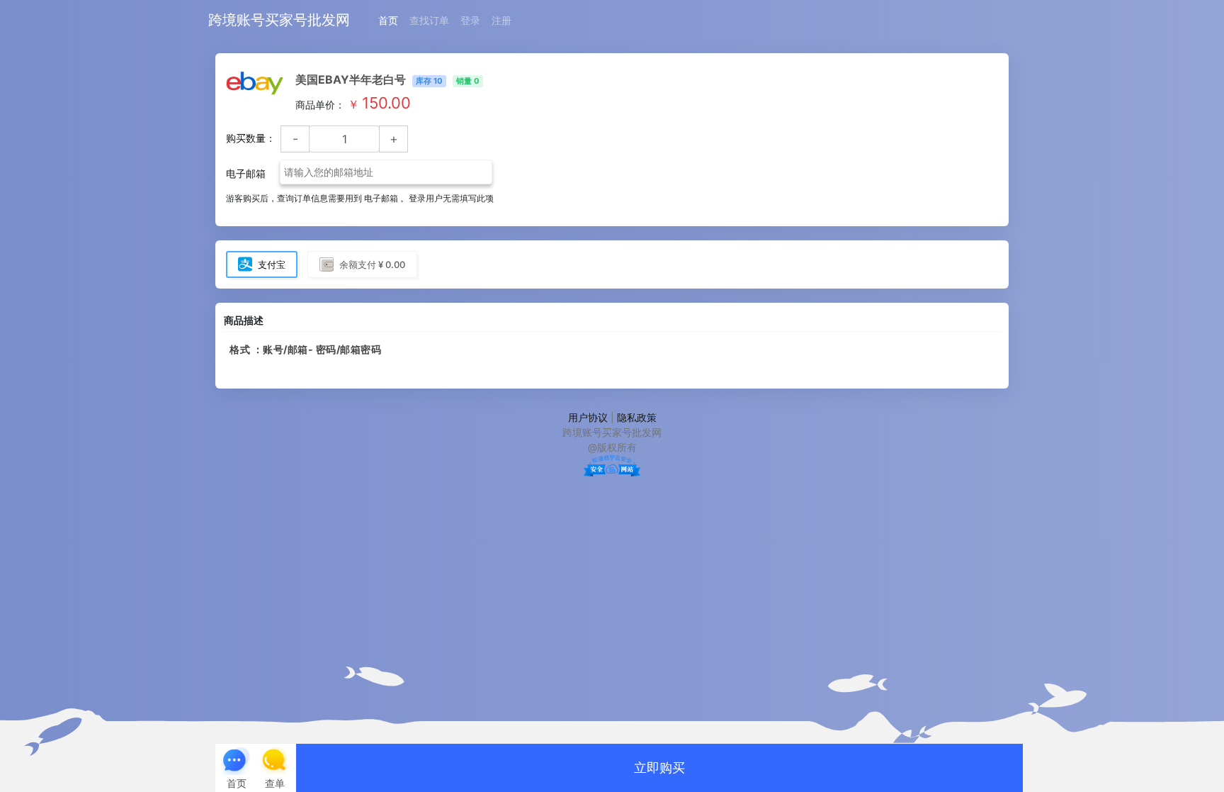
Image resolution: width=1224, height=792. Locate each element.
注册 (501, 20)
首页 (388, 20)
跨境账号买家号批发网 (279, 19)
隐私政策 (637, 417)
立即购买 (659, 767)
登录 (470, 20)
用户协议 (588, 417)
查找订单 (429, 20)
